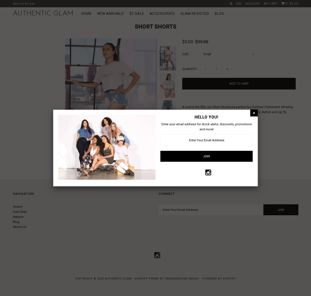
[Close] (254, 113)
